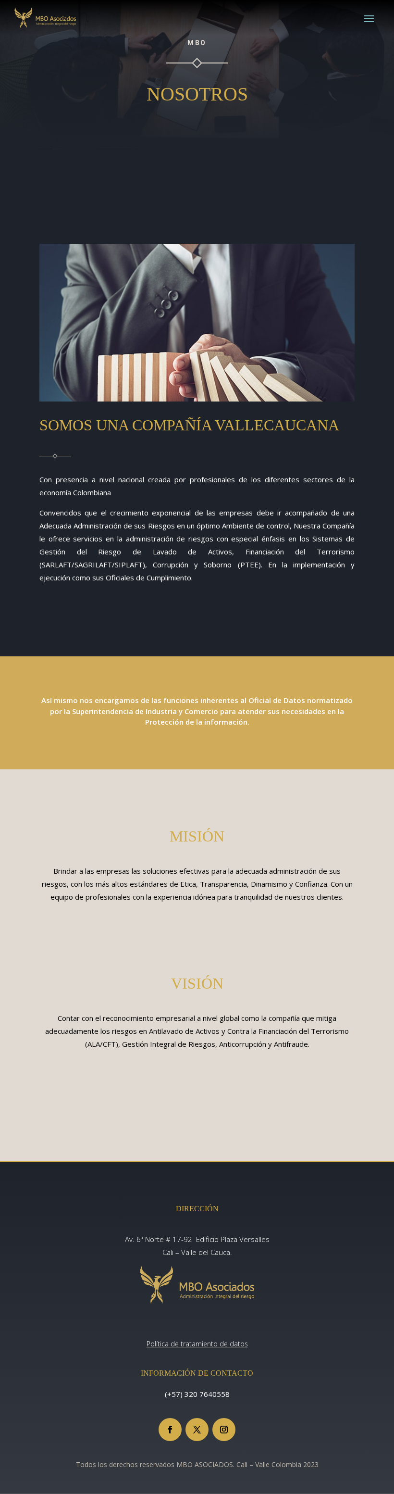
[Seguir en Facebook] (170, 1429)
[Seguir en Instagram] (223, 1429)
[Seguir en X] (197, 1429)
